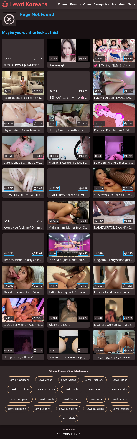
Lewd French (46, 399)
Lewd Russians (95, 408)
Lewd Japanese (17, 408)
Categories (101, 4)
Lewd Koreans (28, 4)
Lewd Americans (19, 379)
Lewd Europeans (20, 399)
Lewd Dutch (95, 389)
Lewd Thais (68, 418)
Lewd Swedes (121, 408)
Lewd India (96, 399)
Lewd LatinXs (42, 408)
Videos (62, 4)
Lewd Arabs (45, 379)
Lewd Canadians (19, 389)
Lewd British (120, 379)
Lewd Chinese (46, 389)
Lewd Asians (68, 379)
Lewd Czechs (71, 389)
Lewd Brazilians (94, 379)
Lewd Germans (71, 399)
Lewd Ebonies (119, 389)
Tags (131, 4)
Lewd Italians (119, 399)
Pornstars (119, 4)
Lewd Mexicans (68, 408)
